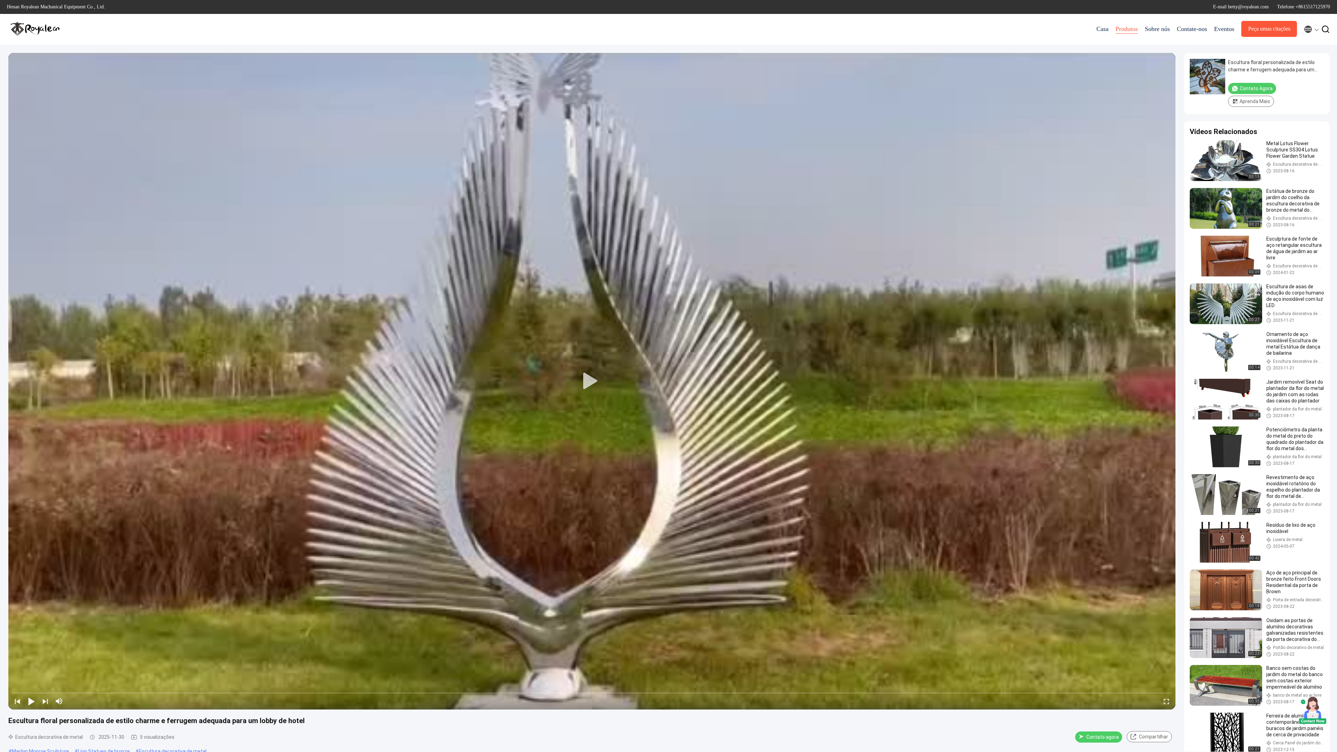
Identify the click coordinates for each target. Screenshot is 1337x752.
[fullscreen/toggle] (1166, 701)
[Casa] (35, 29)
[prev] (17, 701)
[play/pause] (31, 701)
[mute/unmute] (59, 701)
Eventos (1224, 28)
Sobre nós (1157, 28)
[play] (592, 381)
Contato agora (1102, 737)
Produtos (1127, 28)
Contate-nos (1192, 28)
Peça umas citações (1269, 29)
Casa (1102, 28)
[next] (45, 701)
